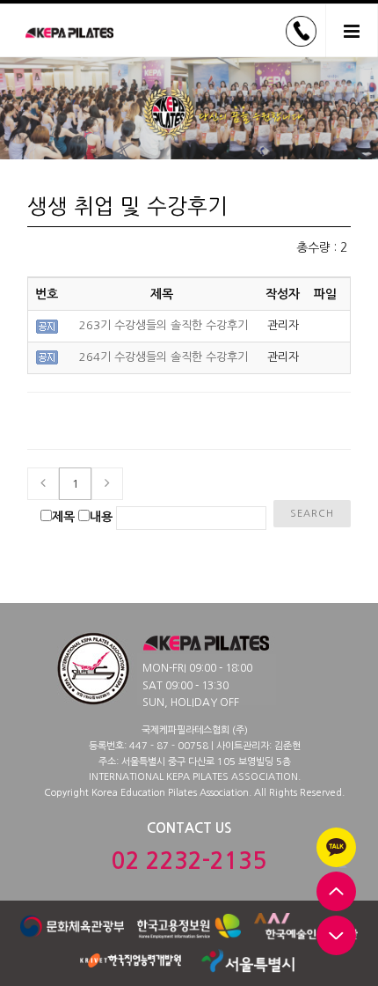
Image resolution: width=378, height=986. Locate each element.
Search (312, 514)
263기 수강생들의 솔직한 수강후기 (163, 325)
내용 (101, 517)
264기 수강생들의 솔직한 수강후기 (163, 357)
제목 (63, 517)
